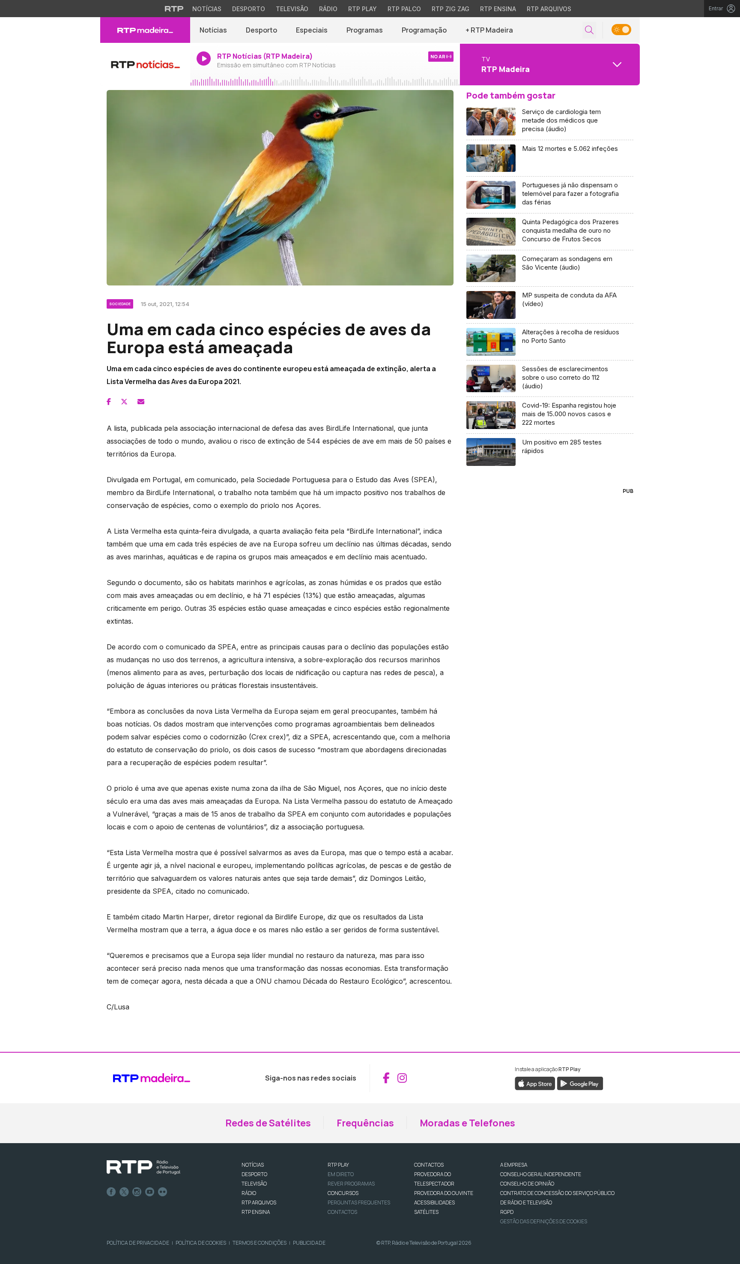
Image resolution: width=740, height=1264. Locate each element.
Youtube (150, 1192)
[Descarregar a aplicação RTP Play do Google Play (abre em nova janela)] (580, 1082)
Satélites (426, 1212)
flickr (162, 1192)
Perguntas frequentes (359, 1202)
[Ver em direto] (145, 64)
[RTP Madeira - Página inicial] (145, 30)
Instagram (137, 1192)
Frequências (365, 1123)
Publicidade (309, 1242)
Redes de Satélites (268, 1123)
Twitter (124, 1192)
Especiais (312, 30)
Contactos (342, 1212)
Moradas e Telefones (467, 1123)
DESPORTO (254, 1174)
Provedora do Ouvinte (443, 1193)
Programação (424, 30)
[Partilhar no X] (124, 401)
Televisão (292, 8)
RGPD (506, 1212)
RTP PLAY (338, 1164)
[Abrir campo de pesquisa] (589, 30)
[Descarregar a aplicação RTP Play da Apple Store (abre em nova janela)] (535, 1082)
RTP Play (362, 8)
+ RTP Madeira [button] (489, 30)
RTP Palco (404, 8)
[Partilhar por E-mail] (140, 401)
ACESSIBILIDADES (434, 1202)
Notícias (206, 8)
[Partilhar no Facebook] (109, 401)
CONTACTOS (429, 1164)
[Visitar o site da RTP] (174, 8)
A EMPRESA (513, 1164)
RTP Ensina (498, 8)
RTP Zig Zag (450, 8)
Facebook (111, 1192)
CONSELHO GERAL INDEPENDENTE (540, 1174)
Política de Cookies (201, 1242)
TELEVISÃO (254, 1183)
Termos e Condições (259, 1242)
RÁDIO (249, 1193)
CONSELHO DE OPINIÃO (527, 1183)
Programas (364, 30)
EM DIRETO (341, 1174)
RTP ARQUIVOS (259, 1202)
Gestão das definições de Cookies (543, 1221)
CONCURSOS (343, 1193)
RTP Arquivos (549, 8)
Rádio (328, 8)
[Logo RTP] (143, 1167)
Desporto (248, 8)
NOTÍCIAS (253, 1164)
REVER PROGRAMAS (351, 1183)
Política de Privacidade (138, 1242)
